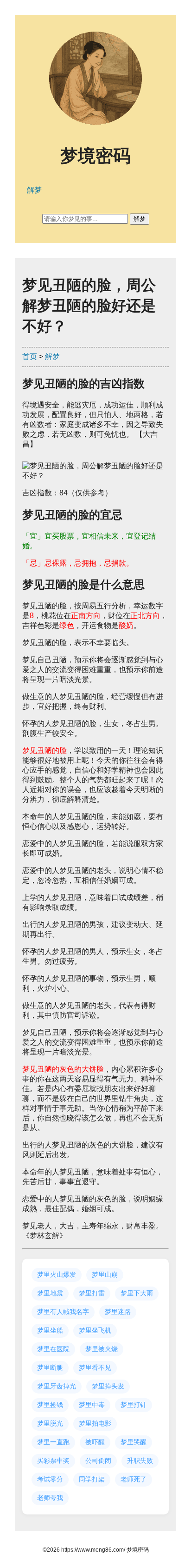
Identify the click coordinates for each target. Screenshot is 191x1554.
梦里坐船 (50, 1330)
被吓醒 (95, 1442)
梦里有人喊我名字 (63, 1311)
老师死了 (133, 1479)
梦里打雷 (92, 1293)
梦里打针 (133, 1404)
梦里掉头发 (108, 1386)
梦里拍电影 (95, 1423)
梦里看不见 (95, 1367)
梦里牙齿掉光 (56, 1386)
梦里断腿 (50, 1367)
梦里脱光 (50, 1423)
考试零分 (50, 1479)
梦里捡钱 (50, 1404)
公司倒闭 (98, 1460)
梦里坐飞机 (95, 1330)
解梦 (52, 356)
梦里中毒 (92, 1404)
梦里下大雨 (137, 1293)
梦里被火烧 (101, 1349)
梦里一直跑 (53, 1442)
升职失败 (140, 1460)
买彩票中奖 (53, 1460)
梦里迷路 (118, 1311)
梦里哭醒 (133, 1442)
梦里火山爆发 (56, 1274)
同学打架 (92, 1479)
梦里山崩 (105, 1274)
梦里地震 (50, 1293)
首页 (29, 356)
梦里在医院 (53, 1349)
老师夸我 (50, 1497)
